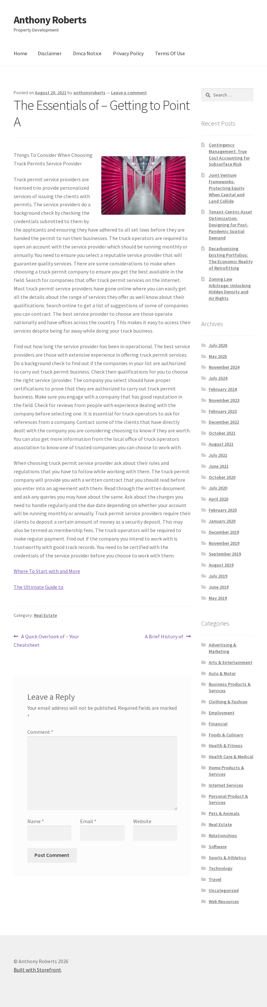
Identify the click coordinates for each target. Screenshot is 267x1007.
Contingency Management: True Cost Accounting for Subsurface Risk (229, 154)
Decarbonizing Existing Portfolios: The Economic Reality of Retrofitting (231, 258)
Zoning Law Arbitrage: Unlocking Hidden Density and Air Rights (230, 288)
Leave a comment (129, 93)
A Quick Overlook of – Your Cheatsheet (46, 640)
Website (142, 821)
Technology (220, 868)
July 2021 (218, 455)
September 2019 (225, 554)
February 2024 (223, 389)
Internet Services (226, 785)
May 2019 (218, 598)
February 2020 (223, 510)
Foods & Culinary (226, 735)
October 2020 (222, 477)
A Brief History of (164, 637)
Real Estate (45, 615)
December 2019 (224, 532)
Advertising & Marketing (222, 648)
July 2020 (218, 488)
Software (218, 846)
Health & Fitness (226, 745)
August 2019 (221, 565)
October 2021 (222, 433)
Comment (40, 732)
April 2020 (218, 499)
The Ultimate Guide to (38, 587)
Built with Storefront (37, 969)
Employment (221, 713)
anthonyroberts (89, 93)
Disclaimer (50, 53)
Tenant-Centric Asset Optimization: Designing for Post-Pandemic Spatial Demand (230, 224)
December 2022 (224, 422)
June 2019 (219, 587)
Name (35, 821)
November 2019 (224, 543)
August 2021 (221, 444)
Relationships (223, 835)
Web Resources (224, 901)
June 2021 (219, 466)
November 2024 (224, 367)
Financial (218, 724)
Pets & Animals (224, 813)
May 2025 (218, 356)
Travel (215, 879)
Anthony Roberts (50, 19)
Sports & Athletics (227, 857)
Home (20, 53)
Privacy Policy (128, 53)
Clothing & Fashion (228, 702)
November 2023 (224, 400)
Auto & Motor (222, 673)
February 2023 (223, 411)
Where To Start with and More (47, 571)
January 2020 (222, 521)
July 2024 (218, 378)
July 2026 (218, 345)
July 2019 (218, 576)
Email (88, 821)
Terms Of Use (170, 53)
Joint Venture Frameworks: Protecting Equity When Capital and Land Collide (227, 188)
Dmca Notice (87, 53)
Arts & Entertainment (230, 662)
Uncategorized (224, 890)
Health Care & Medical (231, 756)
